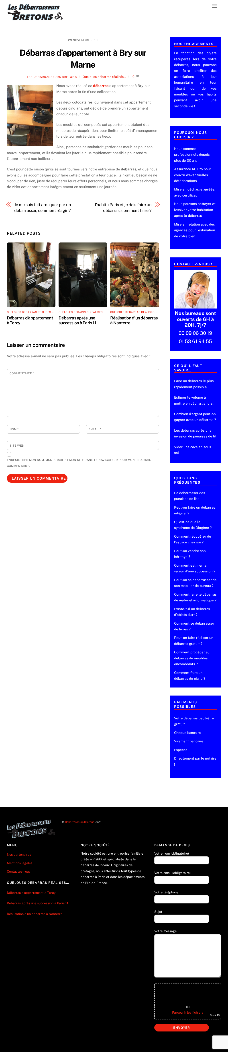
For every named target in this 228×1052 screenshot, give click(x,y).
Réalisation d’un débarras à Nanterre (35, 914)
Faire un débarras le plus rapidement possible (194, 384)
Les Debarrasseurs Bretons (52, 77)
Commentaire (22, 373)
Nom (14, 429)
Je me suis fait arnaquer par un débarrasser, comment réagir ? (42, 207)
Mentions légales (19, 863)
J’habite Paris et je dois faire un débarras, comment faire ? (123, 207)
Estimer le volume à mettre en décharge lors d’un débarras (193, 401)
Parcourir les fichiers (187, 1012)
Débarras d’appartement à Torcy (31, 893)
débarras (100, 86)
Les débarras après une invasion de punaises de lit (195, 433)
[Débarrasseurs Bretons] (35, 19)
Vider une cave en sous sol (192, 450)
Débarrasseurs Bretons (79, 822)
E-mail (95, 429)
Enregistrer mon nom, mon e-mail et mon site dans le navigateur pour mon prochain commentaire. (79, 462)
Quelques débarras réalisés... (104, 77)
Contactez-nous (18, 871)
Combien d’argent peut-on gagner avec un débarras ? (195, 417)
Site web (17, 445)
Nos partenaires (19, 854)
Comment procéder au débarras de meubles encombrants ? (192, 658)
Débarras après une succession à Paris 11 (77, 320)
